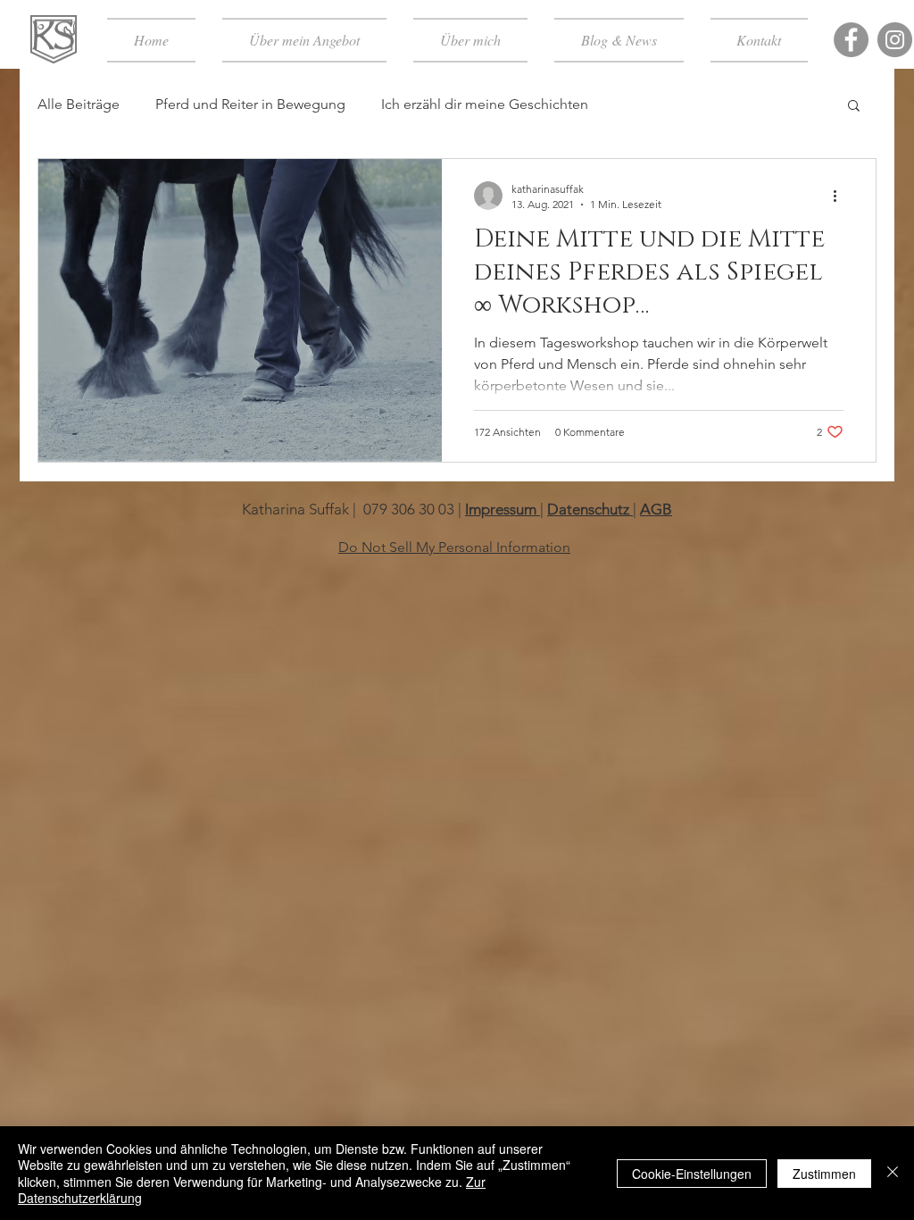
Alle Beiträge (78, 104)
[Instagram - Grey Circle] (894, 39)
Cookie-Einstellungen (692, 1173)
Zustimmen (824, 1173)
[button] (853, 106)
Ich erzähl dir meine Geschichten (484, 104)
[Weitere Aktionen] (841, 195)
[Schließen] (892, 1173)
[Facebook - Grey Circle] (851, 39)
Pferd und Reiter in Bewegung (250, 104)
